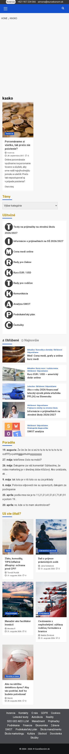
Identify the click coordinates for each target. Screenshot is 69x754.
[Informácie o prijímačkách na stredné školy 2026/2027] (13, 413)
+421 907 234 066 (27, 1)
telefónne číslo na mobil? (27, 459)
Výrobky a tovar (12, 676)
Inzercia (10, 153)
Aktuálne (31, 350)
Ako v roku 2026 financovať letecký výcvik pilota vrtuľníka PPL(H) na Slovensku (43, 393)
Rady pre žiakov (22, 262)
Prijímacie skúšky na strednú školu (42, 408)
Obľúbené (57, 350)
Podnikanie (44, 613)
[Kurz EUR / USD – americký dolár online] (13, 375)
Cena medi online (23, 251)
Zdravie (55, 725)
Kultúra (31, 733)
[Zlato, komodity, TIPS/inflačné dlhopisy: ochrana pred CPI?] (17, 537)
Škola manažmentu (50, 729)
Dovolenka (56, 733)
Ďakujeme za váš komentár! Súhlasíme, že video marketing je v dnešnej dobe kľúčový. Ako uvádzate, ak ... (34, 469)
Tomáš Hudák (13, 573)
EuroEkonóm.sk (42, 749)
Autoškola (37, 717)
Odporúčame (32, 352)
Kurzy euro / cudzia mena (47, 368)
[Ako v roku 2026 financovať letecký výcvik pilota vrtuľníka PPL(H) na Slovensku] (13, 394)
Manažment (38, 721)
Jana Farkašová (47, 566)
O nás (34, 713)
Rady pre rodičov (23, 283)
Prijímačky (54, 721)
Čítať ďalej (9, 187)
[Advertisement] (34, 58)
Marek (10, 698)
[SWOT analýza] (13, 431)
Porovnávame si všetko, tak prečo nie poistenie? (17, 145)
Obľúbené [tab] (11, 340)
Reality (50, 717)
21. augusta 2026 (14, 576)
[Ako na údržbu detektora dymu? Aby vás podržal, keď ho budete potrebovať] (17, 662)
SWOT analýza (35, 431)
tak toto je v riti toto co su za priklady (32, 479)
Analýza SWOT (21, 304)
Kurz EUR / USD (22, 272)
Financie (9, 134)
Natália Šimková (47, 635)
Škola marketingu (14, 733)
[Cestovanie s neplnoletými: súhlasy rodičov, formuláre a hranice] (51, 599)
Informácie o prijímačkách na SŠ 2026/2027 (38, 241)
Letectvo (31, 386)
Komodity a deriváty (44, 350)
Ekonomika (41, 725)
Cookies (55, 713)
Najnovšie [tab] (31, 340)
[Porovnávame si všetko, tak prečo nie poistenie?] (17, 119)
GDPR (44, 713)
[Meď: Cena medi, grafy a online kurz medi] (13, 357)
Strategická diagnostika (37, 428)
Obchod (42, 733)
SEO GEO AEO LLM (18, 721)
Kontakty (23, 713)
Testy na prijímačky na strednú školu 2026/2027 (30, 229)
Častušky (18, 325)
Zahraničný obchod (47, 551)
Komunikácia (20, 293)
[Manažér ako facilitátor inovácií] (17, 599)
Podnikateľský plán (24, 314)
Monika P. (11, 629)
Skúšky (34, 737)
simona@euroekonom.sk (50, 1)
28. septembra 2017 (15, 156)
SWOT (8, 729)
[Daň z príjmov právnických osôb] (51, 537)
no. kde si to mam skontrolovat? (32, 505)
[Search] (63, 8)
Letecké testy (20, 717)
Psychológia (11, 613)
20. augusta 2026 (14, 701)
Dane (8, 551)
